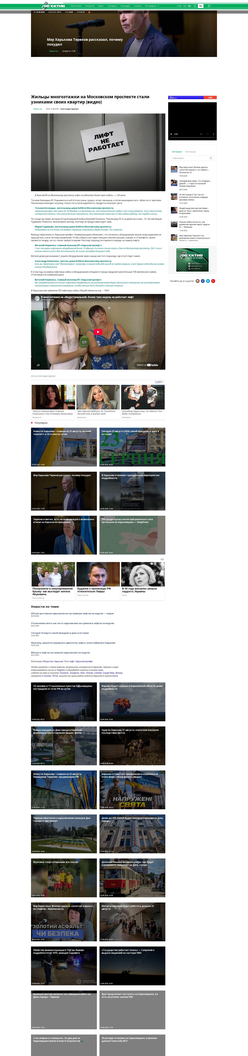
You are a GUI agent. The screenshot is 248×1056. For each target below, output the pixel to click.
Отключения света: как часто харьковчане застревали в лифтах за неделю (72, 623)
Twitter (208, 281)
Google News (108, 672)
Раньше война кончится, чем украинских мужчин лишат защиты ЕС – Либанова (194, 224)
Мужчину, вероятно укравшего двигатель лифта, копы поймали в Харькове (73, 642)
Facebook (64, 672)
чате (100, 670)
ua (184, 6)
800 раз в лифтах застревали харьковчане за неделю (60, 652)
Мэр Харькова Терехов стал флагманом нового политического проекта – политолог (194, 238)
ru (189, 6)
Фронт (101, 6)
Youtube (47, 675)
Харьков (58, 661)
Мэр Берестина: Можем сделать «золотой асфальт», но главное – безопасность (194, 169)
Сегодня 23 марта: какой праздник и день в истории (60, 632)
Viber (82, 672)
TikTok (55, 675)
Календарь (125, 6)
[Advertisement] (124, 75)
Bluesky (118, 672)
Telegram (61, 670)
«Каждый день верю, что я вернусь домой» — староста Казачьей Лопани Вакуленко (194, 183)
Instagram (74, 672)
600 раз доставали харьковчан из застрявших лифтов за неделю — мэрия (72, 613)
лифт (72, 661)
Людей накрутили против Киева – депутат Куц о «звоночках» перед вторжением (194, 210)
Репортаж (89, 6)
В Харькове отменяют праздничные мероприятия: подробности (80, 42)
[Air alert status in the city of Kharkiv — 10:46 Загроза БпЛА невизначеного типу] (89, 12)
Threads (89, 672)
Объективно (76, 6)
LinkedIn (98, 672)
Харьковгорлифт (84, 661)
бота (115, 675)
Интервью (112, 6)
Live (179, 6)
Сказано (137, 6)
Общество (53, 51)
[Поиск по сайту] (195, 6)
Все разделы (150, 6)
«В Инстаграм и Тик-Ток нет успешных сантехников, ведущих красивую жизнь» (193, 197)
